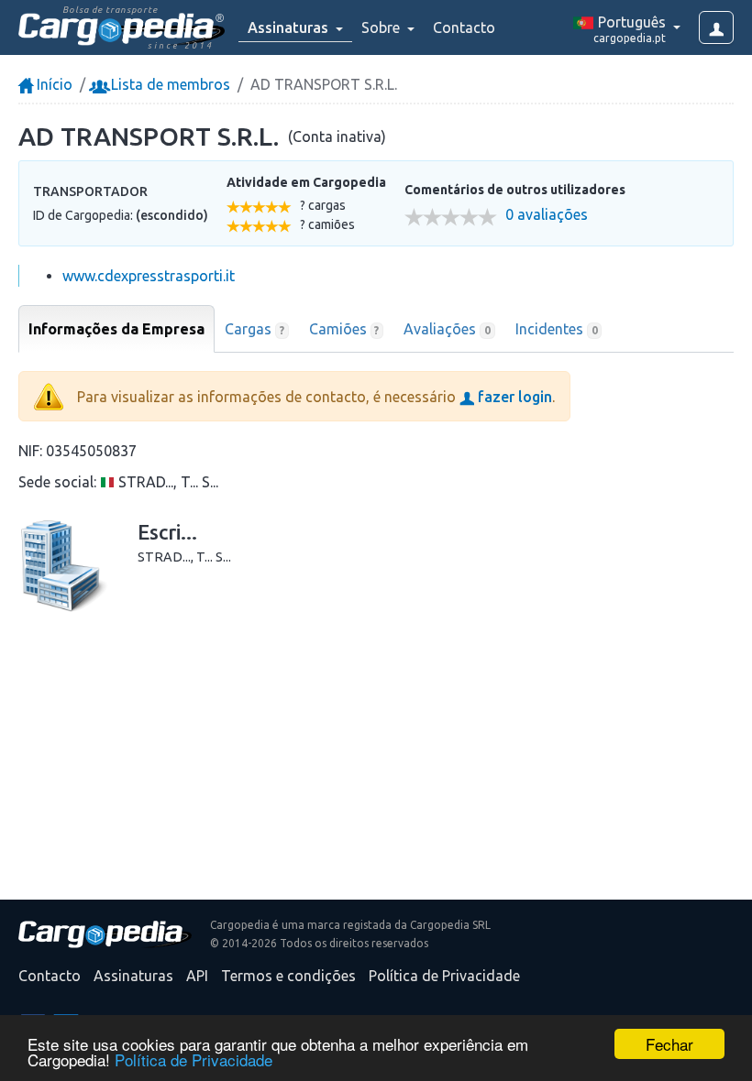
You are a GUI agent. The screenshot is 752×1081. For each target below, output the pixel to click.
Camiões (344, 329)
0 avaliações (546, 215)
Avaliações (447, 329)
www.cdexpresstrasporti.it (148, 276)
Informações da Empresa (116, 329)
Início (52, 84)
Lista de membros (168, 84)
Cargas (254, 329)
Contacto (464, 27)
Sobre (382, 27)
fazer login (513, 396)
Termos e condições (288, 975)
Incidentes (556, 329)
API (197, 975)
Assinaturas (133, 975)
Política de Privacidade (193, 1059)
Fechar (669, 1043)
